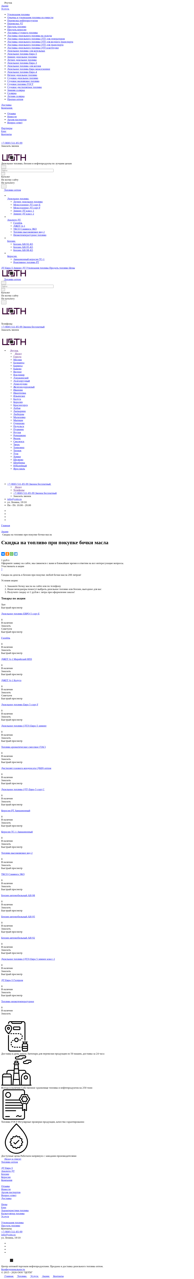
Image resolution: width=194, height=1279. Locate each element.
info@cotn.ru (14, 499)
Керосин (6, 1177)
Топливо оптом (9, 1162)
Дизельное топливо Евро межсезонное (28, 69)
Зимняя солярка (16, 90)
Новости (12, 116)
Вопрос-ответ (14, 122)
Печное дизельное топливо (22, 75)
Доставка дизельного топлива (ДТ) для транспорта (35, 44)
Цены (4, 1204)
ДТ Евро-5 (7, 1168)
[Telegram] (16, 554)
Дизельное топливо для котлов (24, 66)
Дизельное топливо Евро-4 (22, 72)
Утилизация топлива (18, 14)
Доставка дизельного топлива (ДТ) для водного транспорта (40, 41)
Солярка (12, 93)
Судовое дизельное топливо (22, 78)
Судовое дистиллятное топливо (24, 87)
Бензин (5, 1174)
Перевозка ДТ (15, 23)
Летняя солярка (16, 96)
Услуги (5, 1216)
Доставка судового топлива (22, 32)
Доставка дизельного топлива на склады (29, 35)
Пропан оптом (15, 99)
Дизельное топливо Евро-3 (22, 62)
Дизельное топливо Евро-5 (22, 53)
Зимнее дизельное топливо (22, 56)
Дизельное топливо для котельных (26, 50)
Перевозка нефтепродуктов (22, 20)
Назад (18, 353)
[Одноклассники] (7, 554)
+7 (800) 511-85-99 (11, 142)
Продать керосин (16, 29)
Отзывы (11, 113)
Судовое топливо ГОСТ (20, 84)
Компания (6, 1180)
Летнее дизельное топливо (22, 59)
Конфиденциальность (13, 1269)
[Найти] (3, 186)
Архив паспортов (17, 119)
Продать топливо (16, 26)
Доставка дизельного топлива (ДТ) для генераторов (36, 38)
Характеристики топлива (15, 1210)
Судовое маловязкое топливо (23, 81)
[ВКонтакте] (3, 554)
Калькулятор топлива (13, 1213)
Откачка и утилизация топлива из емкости (30, 17)
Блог (3, 1207)
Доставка (6, 1198)
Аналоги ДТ (8, 1171)
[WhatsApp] (11, 554)
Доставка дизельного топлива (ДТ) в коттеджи (33, 47)
